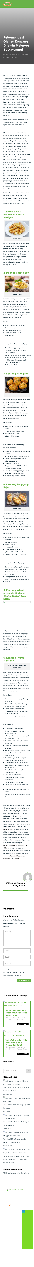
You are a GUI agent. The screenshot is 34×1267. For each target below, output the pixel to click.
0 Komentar (14, 57)
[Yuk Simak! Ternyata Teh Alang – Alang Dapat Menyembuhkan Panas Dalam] (17, 1151)
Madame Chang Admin (13, 54)
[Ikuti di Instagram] (6, 1204)
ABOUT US (23, 1195)
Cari (28, 1071)
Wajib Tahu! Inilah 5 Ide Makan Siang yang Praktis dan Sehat (16, 1042)
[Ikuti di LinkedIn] (13, 1204)
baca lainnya (23, 1024)
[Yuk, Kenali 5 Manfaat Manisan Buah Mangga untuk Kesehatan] (17, 1134)
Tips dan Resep (22, 1049)
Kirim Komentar (24, 980)
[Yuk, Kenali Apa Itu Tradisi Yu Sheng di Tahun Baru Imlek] (17, 1117)
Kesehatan (6, 57)
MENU (3, 1195)
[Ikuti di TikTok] (9, 1204)
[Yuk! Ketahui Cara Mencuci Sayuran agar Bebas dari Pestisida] (17, 1082)
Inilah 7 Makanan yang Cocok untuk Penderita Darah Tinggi (16, 1013)
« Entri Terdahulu (8, 1061)
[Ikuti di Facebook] (2, 1204)
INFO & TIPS (12, 1195)
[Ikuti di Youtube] (17, 1204)
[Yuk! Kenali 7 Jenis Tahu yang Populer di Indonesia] (17, 1099)
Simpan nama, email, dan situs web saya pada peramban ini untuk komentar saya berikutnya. (16, 972)
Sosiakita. (17, 1261)
